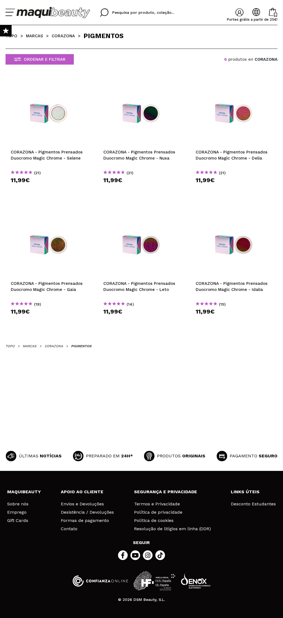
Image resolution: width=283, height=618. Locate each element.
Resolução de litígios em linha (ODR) (172, 529)
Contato (69, 529)
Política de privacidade (158, 512)
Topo (11, 35)
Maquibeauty (24, 491)
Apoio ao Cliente (82, 491)
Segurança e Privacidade (165, 491)
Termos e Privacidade (157, 504)
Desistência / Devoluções (87, 512)
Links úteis (245, 491)
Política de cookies (154, 520)
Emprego (17, 512)
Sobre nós (17, 504)
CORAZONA (63, 35)
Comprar (49, 190)
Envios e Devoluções (82, 504)
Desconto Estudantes (253, 504)
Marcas (34, 35)
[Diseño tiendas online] (195, 580)
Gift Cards (17, 520)
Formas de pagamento (85, 520)
